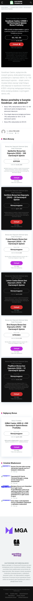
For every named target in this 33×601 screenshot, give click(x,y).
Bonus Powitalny (11, 18)
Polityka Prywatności (23, 597)
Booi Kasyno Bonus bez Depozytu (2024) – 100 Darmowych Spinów (16, 327)
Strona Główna (4, 7)
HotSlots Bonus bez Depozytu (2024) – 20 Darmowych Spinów (16, 197)
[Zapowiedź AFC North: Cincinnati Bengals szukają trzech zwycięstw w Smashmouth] (6, 475)
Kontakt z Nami (14, 593)
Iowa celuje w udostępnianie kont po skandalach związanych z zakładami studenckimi (21, 502)
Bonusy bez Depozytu (11, 146)
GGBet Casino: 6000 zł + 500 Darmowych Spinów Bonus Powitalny (16, 425)
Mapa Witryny (11, 595)
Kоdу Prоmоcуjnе (21, 18)
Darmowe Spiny (23, 146)
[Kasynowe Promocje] (16, 2)
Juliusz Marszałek (14, 131)
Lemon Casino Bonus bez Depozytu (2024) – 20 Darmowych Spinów (16, 282)
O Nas (6, 593)
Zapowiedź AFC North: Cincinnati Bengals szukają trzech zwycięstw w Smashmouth (19, 479)
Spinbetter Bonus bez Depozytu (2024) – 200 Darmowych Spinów (16, 153)
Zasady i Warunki (21, 595)
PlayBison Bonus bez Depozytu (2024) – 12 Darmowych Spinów (16, 368)
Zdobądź (16, 44)
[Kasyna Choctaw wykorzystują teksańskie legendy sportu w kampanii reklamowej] (6, 466)
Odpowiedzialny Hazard (10, 597)
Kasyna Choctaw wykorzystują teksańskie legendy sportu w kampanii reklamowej (20, 468)
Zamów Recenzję (24, 593)
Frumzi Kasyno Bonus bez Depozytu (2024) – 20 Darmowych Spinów (16, 241)
